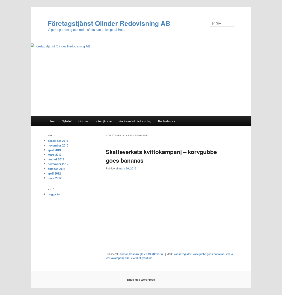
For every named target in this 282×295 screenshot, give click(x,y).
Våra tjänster (104, 121)
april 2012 (54, 173)
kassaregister (138, 254)
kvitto (229, 254)
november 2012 (58, 164)
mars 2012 (54, 178)
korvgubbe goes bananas (208, 254)
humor (124, 254)
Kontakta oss (166, 121)
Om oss (83, 121)
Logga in (54, 194)
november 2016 (58, 145)
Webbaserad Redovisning (135, 121)
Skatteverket (156, 254)
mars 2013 (54, 154)
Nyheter (67, 121)
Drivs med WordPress (141, 280)
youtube (147, 258)
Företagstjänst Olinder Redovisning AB (109, 23)
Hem (52, 121)
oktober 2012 (56, 169)
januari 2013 (56, 159)
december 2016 (58, 141)
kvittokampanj (115, 258)
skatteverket (133, 258)
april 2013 (54, 150)
